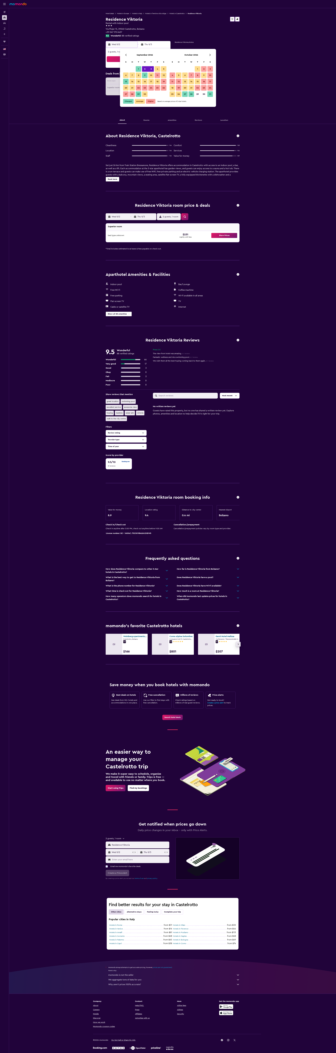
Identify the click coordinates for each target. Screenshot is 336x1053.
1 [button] (138, 69)
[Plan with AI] (4, 34)
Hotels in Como (179, 943)
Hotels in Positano (180, 932)
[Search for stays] (4, 17)
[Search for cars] (4, 23)
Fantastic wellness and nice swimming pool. (175, 357)
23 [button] (145, 88)
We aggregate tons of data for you (124, 980)
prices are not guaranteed (162, 967)
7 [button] (132, 75)
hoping (110, 413)
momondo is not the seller (120, 975)
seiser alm (130, 413)
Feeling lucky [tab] (153, 912)
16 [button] (145, 81)
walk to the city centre (116, 419)
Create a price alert (215, 703)
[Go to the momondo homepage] (18, 4)
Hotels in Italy (137, 13)
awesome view (130, 407)
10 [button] (151, 75)
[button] (4, 4)
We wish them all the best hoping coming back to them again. (183, 361)
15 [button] (139, 81)
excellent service (114, 407)
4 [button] (157, 69)
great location (113, 401)
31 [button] (210, 94)
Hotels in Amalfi (115, 932)
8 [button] (138, 75)
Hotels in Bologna (180, 940)
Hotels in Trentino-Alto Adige (155, 13)
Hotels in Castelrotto (177, 13)
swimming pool (128, 401)
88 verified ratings (130, 36)
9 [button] (144, 75)
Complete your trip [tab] (172, 912)
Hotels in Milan (179, 925)
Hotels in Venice (116, 929)
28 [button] (132, 94)
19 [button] (164, 81)
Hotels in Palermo (116, 940)
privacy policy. (152, 878)
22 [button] (138, 88)
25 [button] (157, 88)
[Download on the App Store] (226, 1013)
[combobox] (140, 845)
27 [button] (126, 94)
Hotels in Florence (180, 929)
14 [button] (132, 81)
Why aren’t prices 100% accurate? (124, 984)
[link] (172, 717)
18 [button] (157, 81)
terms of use (139, 878)
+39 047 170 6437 (114, 32)
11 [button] (157, 75)
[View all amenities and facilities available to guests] (238, 274)
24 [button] (151, 88)
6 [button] (126, 75)
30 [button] (145, 94)
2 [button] (144, 69)
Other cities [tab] (116, 912)
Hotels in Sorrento (117, 936)
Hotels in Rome (115, 925)
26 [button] (163, 88)
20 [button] (126, 88)
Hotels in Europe (123, 13)
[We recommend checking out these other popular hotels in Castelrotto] (238, 626)
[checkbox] (119, 463)
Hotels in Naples (180, 936)
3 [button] (151, 69)
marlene (119, 413)
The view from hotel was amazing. (171, 353)
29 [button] (138, 94)
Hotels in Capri (115, 943)
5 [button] (163, 69)
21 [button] (132, 88)
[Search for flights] (4, 12)
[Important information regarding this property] (238, 497)
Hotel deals (110, 13)
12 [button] (164, 75)
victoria (140, 413)
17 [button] (151, 81)
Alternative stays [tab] (134, 912)
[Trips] (4, 41)
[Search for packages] (4, 28)
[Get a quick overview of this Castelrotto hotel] (238, 136)
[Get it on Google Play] (226, 1006)
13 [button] (126, 81)
